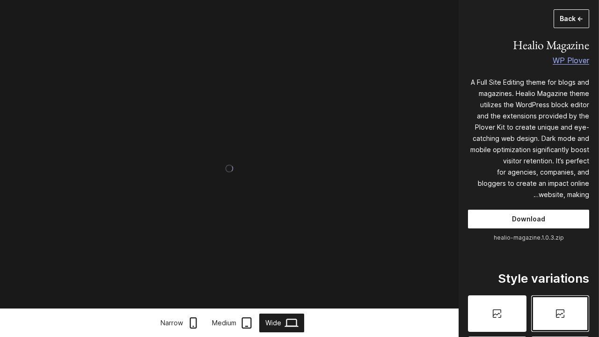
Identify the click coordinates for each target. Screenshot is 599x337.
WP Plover (571, 60)
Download (528, 219)
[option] (560, 313)
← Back (571, 18)
